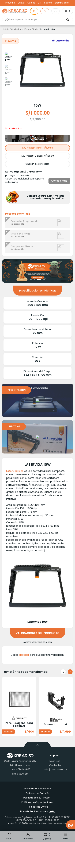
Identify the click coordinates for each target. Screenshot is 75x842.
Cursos (31, 2)
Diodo (35, 29)
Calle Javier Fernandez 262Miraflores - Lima (20, 763)
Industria (10, 2)
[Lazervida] (60, 40)
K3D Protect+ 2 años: (37, 155)
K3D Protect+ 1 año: (37, 147)
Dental (21, 2)
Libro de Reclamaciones (34, 811)
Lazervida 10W (14, 471)
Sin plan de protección (37, 163)
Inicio (6, 29)
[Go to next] (70, 671)
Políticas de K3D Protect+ (37, 797)
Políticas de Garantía (38, 793)
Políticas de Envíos (37, 806)
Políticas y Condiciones (37, 788)
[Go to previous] (63, 671)
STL (39, 2)
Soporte (48, 2)
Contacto (55, 765)
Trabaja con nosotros (55, 769)
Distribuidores (62, 2)
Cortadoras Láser (20, 29)
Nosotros (55, 761)
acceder (24, 655)
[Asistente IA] (34, 11)
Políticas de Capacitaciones (37, 802)
